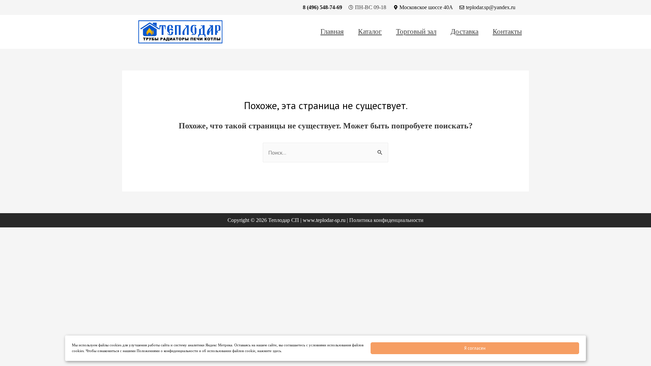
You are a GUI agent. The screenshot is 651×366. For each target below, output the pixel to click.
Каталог (370, 32)
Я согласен (475, 348)
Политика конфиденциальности (386, 220)
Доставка (464, 32)
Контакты (507, 32)
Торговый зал (416, 32)
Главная (332, 32)
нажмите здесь (269, 351)
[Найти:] (325, 153)
